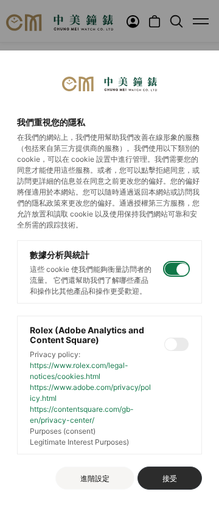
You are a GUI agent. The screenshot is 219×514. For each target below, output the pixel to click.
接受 (169, 478)
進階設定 (94, 478)
